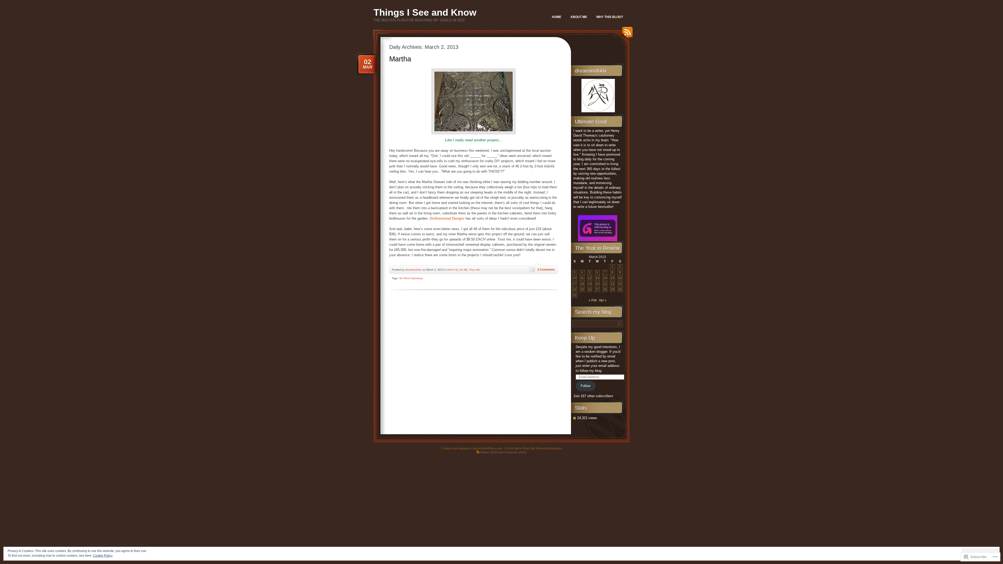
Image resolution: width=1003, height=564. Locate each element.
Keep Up (585, 338)
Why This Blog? (609, 17)
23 (620, 284)
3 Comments (546, 269)
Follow (585, 386)
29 (612, 289)
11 (582, 278)
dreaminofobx (413, 269)
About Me (578, 17)
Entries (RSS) (489, 452)
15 (612, 278)
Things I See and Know (425, 12)
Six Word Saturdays (411, 278)
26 (590, 289)
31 (574, 295)
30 (620, 289)
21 (605, 284)
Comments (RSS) (515, 452)
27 (597, 289)
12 (590, 278)
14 (605, 278)
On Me (463, 269)
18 (582, 284)
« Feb (593, 300)
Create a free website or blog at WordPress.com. (472, 448)
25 (582, 289)
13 (597, 278)
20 (597, 284)
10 (574, 278)
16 (620, 278)
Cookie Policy (103, 555)
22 (612, 284)
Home (556, 17)
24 (574, 289)
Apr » (603, 300)
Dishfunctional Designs (447, 218)
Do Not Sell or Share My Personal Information (533, 448)
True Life (474, 269)
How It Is (452, 269)
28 (605, 289)
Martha (400, 59)
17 (574, 284)
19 (590, 284)
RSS (626, 34)
